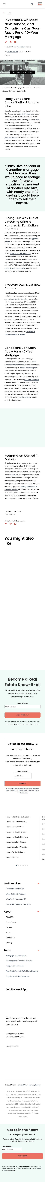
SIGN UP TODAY (22, 715)
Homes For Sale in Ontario (16, 822)
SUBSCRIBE (22, 1156)
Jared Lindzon (12, 51)
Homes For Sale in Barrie (15, 852)
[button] (16, 865)
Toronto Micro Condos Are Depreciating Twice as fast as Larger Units (19, 580)
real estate (21, 47)
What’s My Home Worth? (16, 899)
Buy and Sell (9, 574)
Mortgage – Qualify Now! (16, 955)
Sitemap (9, 943)
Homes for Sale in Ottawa (16, 842)
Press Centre (11, 922)
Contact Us (10, 937)
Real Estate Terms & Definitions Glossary (22, 971)
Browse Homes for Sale (15, 889)
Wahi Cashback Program (15, 894)
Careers (9, 927)
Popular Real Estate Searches (17, 976)
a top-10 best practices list (14, 268)
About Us (10, 917)
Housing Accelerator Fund (20, 253)
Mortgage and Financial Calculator (19, 961)
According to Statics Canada (15, 299)
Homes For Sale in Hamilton (17, 837)
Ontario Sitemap (12, 857)
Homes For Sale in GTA (15, 827)
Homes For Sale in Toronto (16, 832)
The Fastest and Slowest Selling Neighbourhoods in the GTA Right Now (22, 621)
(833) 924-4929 (13, 1046)
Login (40, 4)
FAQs (8, 932)
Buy (10, 12)
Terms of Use (22, 1085)
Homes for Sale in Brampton (17, 847)
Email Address (22, 703)
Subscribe (22, 783)
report (12, 474)
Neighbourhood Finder (15, 966)
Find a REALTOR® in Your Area (18, 904)
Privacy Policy (34, 1085)
